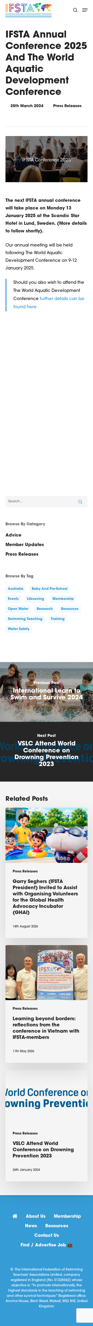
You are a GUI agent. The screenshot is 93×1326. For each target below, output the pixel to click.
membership (63, 599)
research (45, 609)
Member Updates (24, 545)
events (13, 599)
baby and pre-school (49, 589)
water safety (18, 629)
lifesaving (35, 599)
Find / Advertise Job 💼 (46, 1245)
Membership (67, 1217)
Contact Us (46, 1236)
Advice (13, 535)
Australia (15, 589)
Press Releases (67, 106)
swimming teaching (25, 619)
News (31, 1226)
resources (69, 609)
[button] (85, 10)
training (58, 619)
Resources (56, 1226)
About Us (36, 1217)
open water (18, 609)
